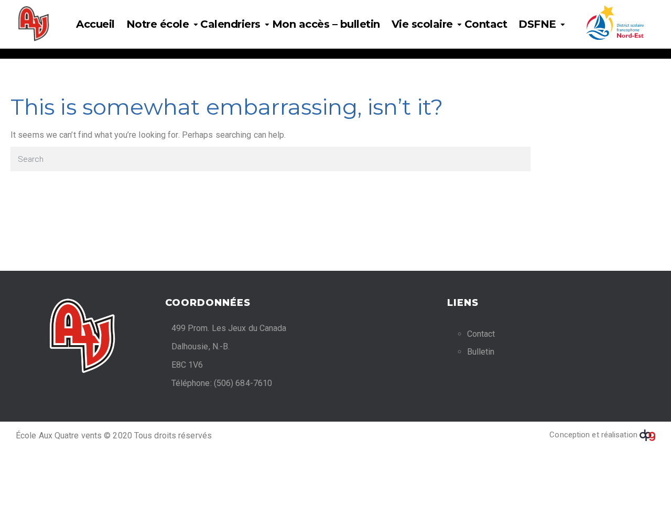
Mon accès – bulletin (326, 24)
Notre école (157, 24)
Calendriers (230, 24)
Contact (485, 24)
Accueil (95, 24)
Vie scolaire (422, 24)
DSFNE (537, 24)
